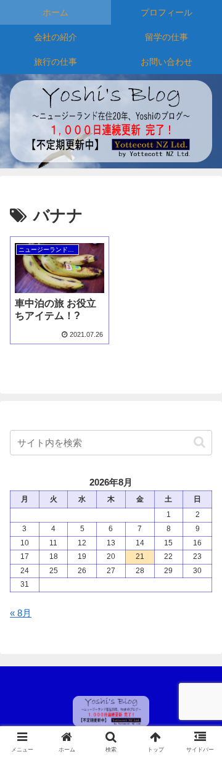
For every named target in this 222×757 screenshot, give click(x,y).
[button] (199, 442)
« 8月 (20, 613)
